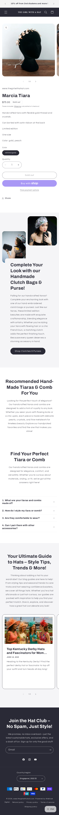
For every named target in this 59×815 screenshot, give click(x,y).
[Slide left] (23, 82)
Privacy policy (32, 802)
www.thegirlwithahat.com (23, 799)
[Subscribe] (50, 750)
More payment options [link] (29, 190)
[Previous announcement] (5, 4)
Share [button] (8, 198)
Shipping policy (31, 806)
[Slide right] (36, 82)
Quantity (6, 159)
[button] (6, 12)
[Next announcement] (54, 4)
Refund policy (18, 802)
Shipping (17, 106)
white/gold (12, 153)
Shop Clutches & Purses (28, 351)
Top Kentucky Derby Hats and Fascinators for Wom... (27, 651)
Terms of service (47, 802)
